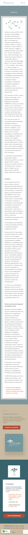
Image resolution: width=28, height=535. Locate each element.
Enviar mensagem (14, 515)
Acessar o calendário (11, 427)
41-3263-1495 (13, 506)
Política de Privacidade (17, 528)
